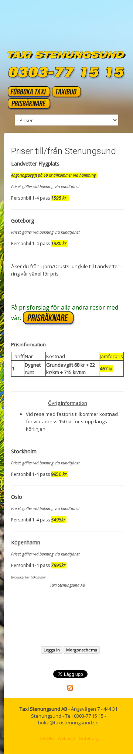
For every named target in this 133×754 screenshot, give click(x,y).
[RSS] (70, 687)
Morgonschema (81, 650)
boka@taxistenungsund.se (68, 722)
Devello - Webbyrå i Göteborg (68, 738)
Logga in (52, 650)
